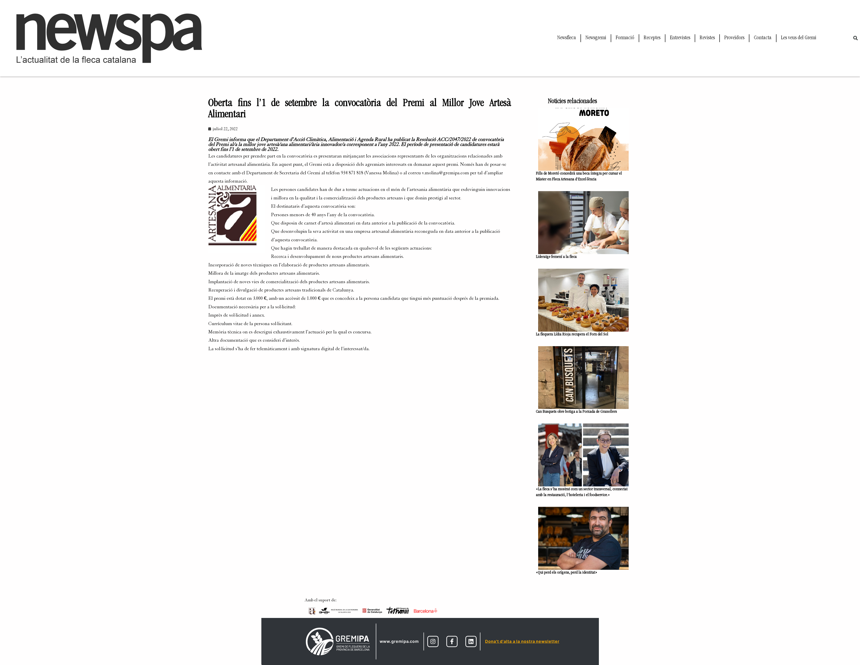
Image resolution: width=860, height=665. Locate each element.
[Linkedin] (471, 641)
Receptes (652, 38)
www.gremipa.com (399, 641)
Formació (625, 38)
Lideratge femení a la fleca (556, 257)
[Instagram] (433, 641)
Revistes (707, 38)
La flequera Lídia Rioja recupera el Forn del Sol (572, 334)
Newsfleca (566, 38)
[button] (855, 38)
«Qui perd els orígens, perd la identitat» (566, 572)
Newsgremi (595, 38)
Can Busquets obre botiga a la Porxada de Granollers (576, 412)
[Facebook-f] (452, 641)
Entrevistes (680, 38)
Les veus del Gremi (798, 38)
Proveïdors (734, 38)
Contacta (763, 38)
